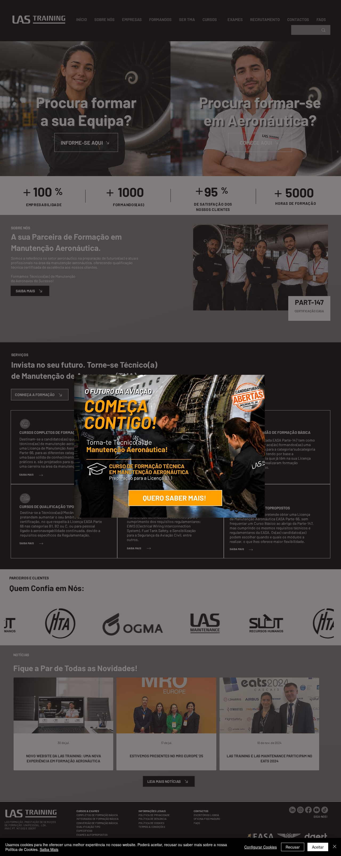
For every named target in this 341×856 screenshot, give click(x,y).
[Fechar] (334, 847)
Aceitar (318, 847)
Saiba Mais (49, 849)
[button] (259, 380)
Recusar (293, 847)
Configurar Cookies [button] (260, 847)
